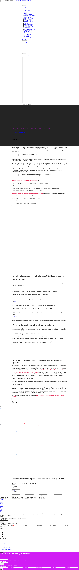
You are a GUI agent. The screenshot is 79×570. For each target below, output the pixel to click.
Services (24, 5)
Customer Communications (29, 15)
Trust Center (4, 545)
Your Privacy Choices (7, 540)
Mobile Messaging (28, 14)
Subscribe (1, 552)
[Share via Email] (16, 139)
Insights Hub (26, 55)
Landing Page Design (28, 26)
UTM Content (53, 525)
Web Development (28, 30)
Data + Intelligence (2, 428)
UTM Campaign (51, 493)
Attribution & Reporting (28, 21)
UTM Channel (26, 495)
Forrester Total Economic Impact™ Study (23, 0)
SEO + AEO (26, 9)
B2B (25, 48)
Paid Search (26, 8)
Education (26, 47)
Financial (26, 43)
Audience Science (19, 124)
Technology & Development (29, 29)
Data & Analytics (27, 17)
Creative (26, 23)
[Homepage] (16, 56)
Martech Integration (28, 32)
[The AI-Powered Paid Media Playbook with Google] (39, 415)
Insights (24, 53)
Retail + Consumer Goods (29, 45)
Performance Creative (28, 24)
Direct (25, 12)
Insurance (26, 44)
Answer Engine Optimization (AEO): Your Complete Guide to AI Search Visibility (19, 426)
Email (25, 13)
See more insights (4, 430)
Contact (1, 499)
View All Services (25, 39)
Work (1, 510)
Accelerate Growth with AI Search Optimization (11, 429)
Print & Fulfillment (27, 35)
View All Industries (26, 51)
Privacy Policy (4, 542)
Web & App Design (28, 25)
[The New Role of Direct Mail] (39, 406)
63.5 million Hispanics (18, 141)
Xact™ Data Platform (28, 18)
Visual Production (27, 34)
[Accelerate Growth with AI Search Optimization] (39, 427)
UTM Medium (36, 493)
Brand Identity (27, 27)
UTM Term (39, 495)
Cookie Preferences (6, 547)
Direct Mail (26, 36)
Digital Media (2, 422)
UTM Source (22, 493)
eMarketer (15, 287)
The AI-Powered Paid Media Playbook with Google (12, 423)
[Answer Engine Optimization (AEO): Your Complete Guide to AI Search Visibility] (39, 424)
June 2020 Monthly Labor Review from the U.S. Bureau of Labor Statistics (51, 369)
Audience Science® (28, 19)
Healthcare (26, 42)
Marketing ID (52, 495)
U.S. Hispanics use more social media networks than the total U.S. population (27, 193)
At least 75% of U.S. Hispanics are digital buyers (21, 178)
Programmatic (27, 10)
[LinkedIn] (12, 139)
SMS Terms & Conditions (7, 549)
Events (1, 511)
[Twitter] (15, 139)
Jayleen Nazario (18, 133)
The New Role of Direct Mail (7, 407)
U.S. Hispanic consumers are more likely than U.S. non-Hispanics (25, 180)
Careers (1, 507)
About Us (2, 505)
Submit (13, 490)
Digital (25, 7)
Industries (2, 503)
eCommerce (26, 31)
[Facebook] (13, 139)
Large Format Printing (28, 37)
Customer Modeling (28, 20)
